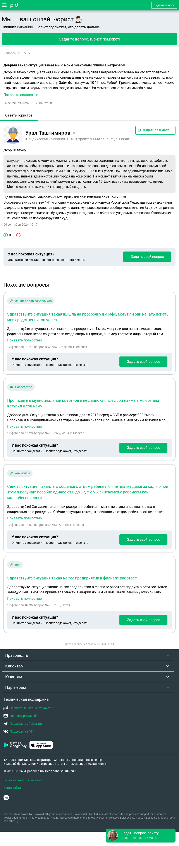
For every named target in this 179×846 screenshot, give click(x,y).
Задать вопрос (164, 5)
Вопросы (9, 53)
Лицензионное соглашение (22, 780)
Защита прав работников (33, 301)
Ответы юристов (19, 115)
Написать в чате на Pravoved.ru (32, 708)
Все (24, 53)
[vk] (6, 797)
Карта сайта (12, 787)
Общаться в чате (155, 130)
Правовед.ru (16, 655)
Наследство (23, 387)
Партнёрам (15, 687)
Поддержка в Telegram (26, 723)
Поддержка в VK (21, 731)
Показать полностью (24, 340)
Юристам (13, 676)
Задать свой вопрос (147, 257)
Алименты (22, 473)
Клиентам (14, 666)
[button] (89, 84)
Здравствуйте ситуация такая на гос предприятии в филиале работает (72, 578)
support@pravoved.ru (25, 716)
